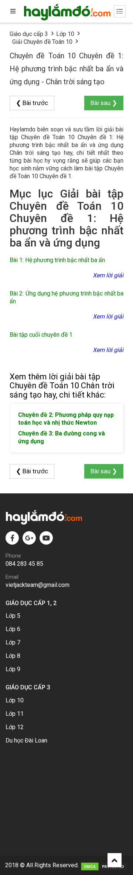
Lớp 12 (15, 727)
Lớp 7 (13, 642)
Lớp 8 (13, 655)
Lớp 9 (13, 669)
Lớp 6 (13, 629)
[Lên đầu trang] (114, 860)
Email (12, 577)
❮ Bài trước (32, 103)
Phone (13, 555)
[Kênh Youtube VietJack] (46, 538)
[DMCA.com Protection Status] (104, 865)
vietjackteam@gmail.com (37, 584)
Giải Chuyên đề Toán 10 (42, 41)
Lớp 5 (13, 615)
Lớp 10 (65, 33)
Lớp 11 (15, 713)
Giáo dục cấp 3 (29, 33)
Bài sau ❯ (104, 103)
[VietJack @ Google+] (29, 538)
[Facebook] (12, 538)
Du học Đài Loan (26, 740)
